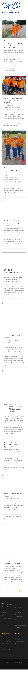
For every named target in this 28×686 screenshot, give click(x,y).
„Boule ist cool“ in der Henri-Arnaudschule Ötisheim (12, 223)
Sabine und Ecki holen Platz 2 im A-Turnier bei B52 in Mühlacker (13, 444)
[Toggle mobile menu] (25, 3)
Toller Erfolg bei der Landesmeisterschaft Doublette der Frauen (12, 561)
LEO (13, 662)
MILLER (21, 662)
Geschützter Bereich (6, 618)
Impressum (4, 612)
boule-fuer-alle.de (19, 623)
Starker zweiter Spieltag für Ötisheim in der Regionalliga (13, 100)
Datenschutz (5, 615)
